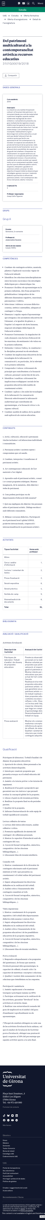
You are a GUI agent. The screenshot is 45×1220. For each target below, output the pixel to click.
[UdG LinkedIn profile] (16, 1115)
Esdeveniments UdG (10, 1156)
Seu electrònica (8, 1171)
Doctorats (6, 1146)
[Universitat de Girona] (14, 1079)
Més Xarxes (7, 1125)
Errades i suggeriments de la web (15, 1188)
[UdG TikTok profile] (4, 1115)
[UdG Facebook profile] (4, 1120)
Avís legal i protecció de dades (14, 1179)
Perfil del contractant (10, 1173)
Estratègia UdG (8, 1154)
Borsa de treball (8, 1151)
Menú (40, 3)
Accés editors (8, 1191)
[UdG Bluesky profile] (8, 1115)
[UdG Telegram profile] (16, 1120)
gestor (23, 1209)
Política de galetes (9, 1181)
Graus (5, 1140)
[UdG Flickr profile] (8, 1120)
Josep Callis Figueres (13, 240)
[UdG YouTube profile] (12, 1120)
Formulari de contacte (11, 1107)
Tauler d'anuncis (9, 1148)
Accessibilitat (8, 1176)
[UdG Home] (3, 3)
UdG (5, 16)
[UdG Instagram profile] (12, 1115)
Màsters (6, 1143)
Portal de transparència (11, 1168)
